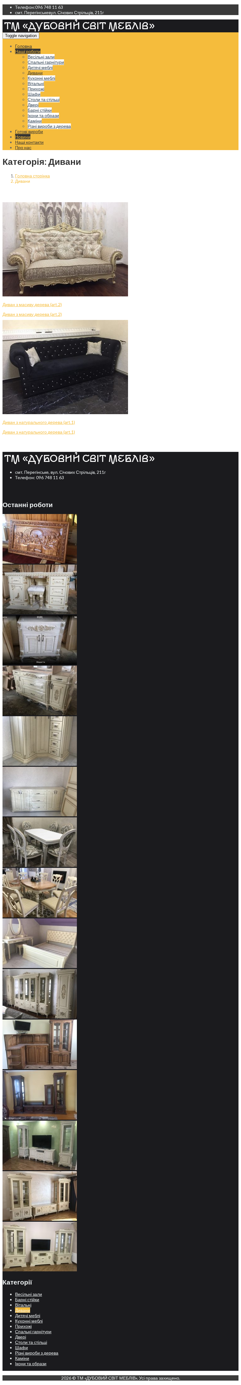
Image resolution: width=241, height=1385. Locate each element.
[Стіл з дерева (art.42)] (40, 915)
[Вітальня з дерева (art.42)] (40, 1067)
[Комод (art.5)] (40, 612)
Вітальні (36, 83)
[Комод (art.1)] (40, 814)
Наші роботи (27, 51)
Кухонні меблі (41, 78)
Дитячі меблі (40, 67)
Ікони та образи (43, 115)
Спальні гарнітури (46, 62)
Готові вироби (29, 131)
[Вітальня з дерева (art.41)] (40, 1118)
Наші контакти (29, 142)
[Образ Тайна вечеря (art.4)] (40, 562)
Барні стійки (40, 110)
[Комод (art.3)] (40, 713)
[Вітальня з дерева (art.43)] (40, 1017)
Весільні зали (41, 56)
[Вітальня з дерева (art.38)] (40, 1269)
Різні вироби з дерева (49, 126)
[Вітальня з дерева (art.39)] (40, 1219)
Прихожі (36, 88)
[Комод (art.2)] (40, 764)
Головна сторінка (32, 175)
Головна (23, 46)
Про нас (23, 147)
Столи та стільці (44, 99)
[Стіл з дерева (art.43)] (40, 865)
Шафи (34, 94)
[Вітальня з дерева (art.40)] (40, 1168)
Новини (22, 136)
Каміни (35, 120)
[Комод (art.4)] (40, 663)
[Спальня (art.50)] (40, 966)
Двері (33, 104)
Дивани (35, 72)
